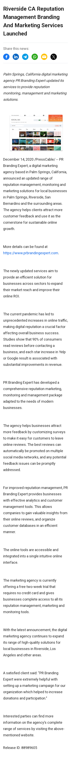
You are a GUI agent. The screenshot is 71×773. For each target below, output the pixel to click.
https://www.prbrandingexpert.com (30, 253)
